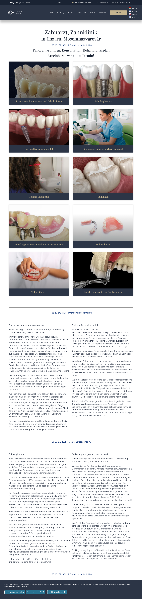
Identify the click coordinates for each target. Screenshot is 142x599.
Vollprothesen (38, 292)
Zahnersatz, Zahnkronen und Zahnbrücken (39, 101)
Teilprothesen (103, 244)
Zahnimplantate (103, 101)
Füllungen (103, 196)
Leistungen (61, 12)
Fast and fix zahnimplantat (39, 148)
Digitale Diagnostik (39, 196)
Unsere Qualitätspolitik (77, 12)
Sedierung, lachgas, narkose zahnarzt (103, 148)
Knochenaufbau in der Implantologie (103, 292)
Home (52, 12)
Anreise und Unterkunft (98, 12)
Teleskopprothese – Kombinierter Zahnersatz (39, 244)
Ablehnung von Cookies (35, 592)
